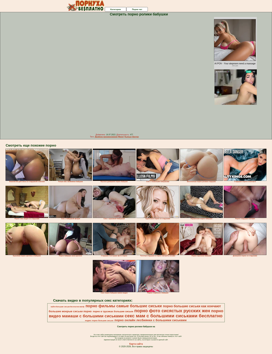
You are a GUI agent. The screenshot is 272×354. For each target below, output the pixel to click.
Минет (121, 137)
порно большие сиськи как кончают (192, 306)
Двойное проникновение (106, 137)
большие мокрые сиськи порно (70, 311)
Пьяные (128, 137)
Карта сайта (136, 344)
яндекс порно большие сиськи (99, 320)
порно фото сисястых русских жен (172, 310)
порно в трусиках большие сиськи (113, 311)
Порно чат (137, 9)
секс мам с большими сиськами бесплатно (174, 315)
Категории (115, 9)
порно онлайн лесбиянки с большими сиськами (150, 320)
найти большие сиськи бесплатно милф (67, 307)
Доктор (135, 137)
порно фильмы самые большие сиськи (124, 306)
